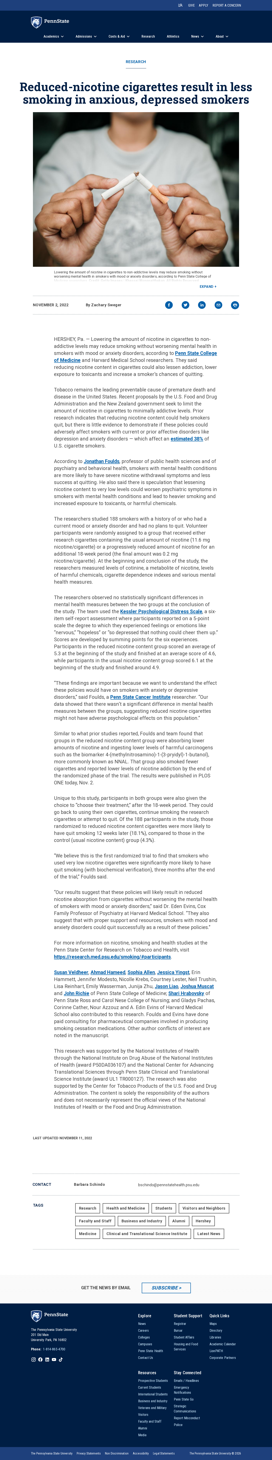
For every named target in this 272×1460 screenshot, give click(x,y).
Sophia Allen (141, 972)
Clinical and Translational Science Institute (146, 1233)
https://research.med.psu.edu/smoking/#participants (112, 957)
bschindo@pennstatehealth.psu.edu (168, 1185)
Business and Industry (142, 1221)
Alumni (178, 1221)
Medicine (87, 1233)
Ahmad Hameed (108, 972)
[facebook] (169, 305)
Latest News (208, 1233)
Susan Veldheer (71, 972)
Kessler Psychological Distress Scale (161, 611)
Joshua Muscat (197, 986)
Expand (207, 287)
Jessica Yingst (173, 972)
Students (163, 1208)
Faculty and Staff (95, 1221)
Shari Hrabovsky (186, 993)
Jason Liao (166, 986)
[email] (218, 305)
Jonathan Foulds (101, 461)
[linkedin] (202, 305)
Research (136, 62)
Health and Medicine (125, 1208)
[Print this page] (235, 305)
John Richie (76, 993)
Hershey (203, 1221)
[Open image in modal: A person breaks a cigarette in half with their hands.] (136, 189)
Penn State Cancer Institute (140, 697)
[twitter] (185, 305)
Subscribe (165, 1288)
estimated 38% (187, 439)
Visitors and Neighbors (204, 1208)
